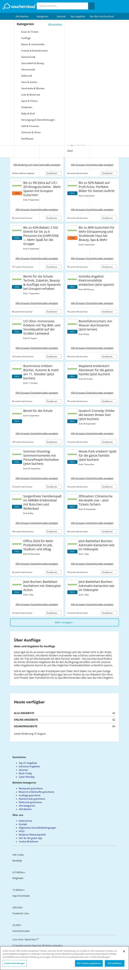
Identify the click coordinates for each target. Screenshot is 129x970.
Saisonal (61, 16)
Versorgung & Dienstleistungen (38, 119)
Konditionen (107, 173)
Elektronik (26, 75)
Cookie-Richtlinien (28, 841)
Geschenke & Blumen (33, 88)
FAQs (22, 831)
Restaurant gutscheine (31, 788)
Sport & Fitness (29, 100)
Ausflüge (26, 38)
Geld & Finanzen (30, 126)
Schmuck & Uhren (31, 132)
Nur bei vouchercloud (102, 16)
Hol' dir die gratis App (30, 838)
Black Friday (25, 773)
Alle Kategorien (27, 805)
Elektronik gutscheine (30, 802)
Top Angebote (77, 16)
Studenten (26, 107)
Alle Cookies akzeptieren (89, 963)
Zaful (70, 150)
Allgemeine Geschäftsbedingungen (37, 827)
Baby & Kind (28, 113)
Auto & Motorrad (30, 94)
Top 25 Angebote (28, 762)
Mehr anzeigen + (64, 622)
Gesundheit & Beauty (32, 63)
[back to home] (19, 6)
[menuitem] (23, 16)
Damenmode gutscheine (32, 798)
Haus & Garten (29, 82)
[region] (64, 958)
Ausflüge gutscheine (29, 795)
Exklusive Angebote (29, 766)
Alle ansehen (55, 24)
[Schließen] (124, 951)
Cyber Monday (27, 776)
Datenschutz (25, 820)
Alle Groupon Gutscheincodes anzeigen (92, 164)
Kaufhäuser (27, 138)
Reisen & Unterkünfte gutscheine (36, 791)
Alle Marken (25, 809)
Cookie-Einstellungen (14, 963)
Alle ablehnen (114, 963)
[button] (23, 16)
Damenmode (28, 56)
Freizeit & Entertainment (34, 50)
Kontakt (23, 824)
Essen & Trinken (30, 31)
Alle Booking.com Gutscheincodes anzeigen (36, 164)
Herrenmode (28, 69)
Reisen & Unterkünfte (32, 44)
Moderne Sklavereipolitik (32, 834)
